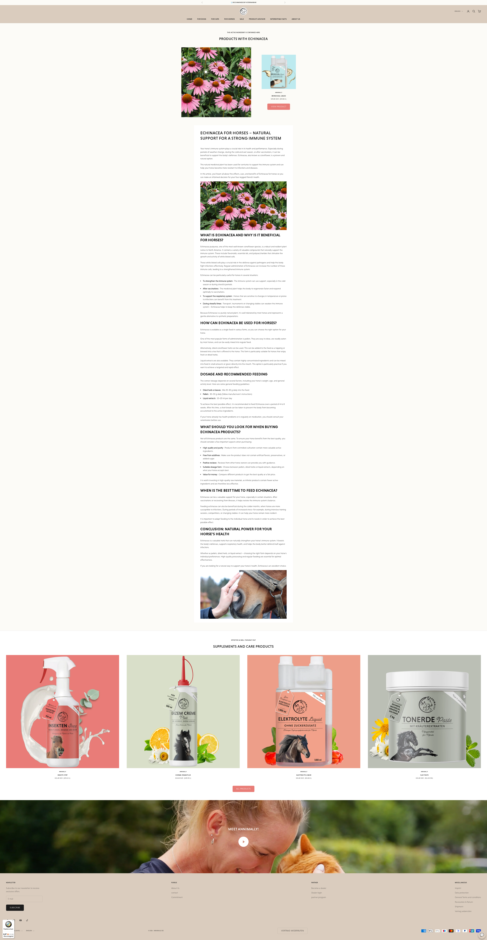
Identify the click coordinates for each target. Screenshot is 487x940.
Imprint (458, 888)
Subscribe (15, 907)
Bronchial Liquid (279, 96)
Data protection (462, 893)
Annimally (278, 92)
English (457, 11)
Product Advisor (257, 19)
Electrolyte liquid (303, 775)
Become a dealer (318, 888)
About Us (296, 19)
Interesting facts (278, 19)
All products (243, 789)
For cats (215, 19)
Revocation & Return (464, 902)
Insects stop (62, 775)
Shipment (459, 906)
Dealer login (316, 893)
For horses (229, 19)
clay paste (424, 775)
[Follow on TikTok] (27, 920)
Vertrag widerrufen (463, 911)
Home (189, 19)
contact (174, 893)
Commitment (177, 897)
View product (278, 106)
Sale (242, 19)
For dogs (201, 19)
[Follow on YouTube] (20, 920)
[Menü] (12, 921)
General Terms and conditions (468, 897)
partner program (318, 897)
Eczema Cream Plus (183, 775)
